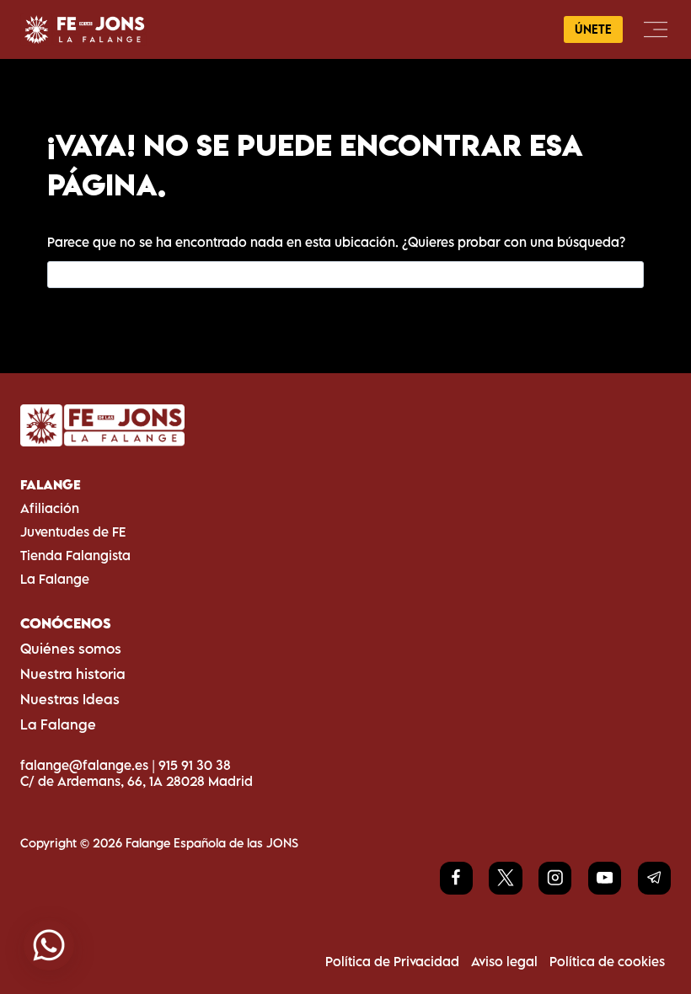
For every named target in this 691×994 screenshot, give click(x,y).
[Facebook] (456, 878)
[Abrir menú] (655, 29)
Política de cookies (607, 961)
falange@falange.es (84, 764)
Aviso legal (504, 961)
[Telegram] (654, 878)
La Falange (54, 578)
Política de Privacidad (392, 961)
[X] (505, 878)
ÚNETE (593, 29)
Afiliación (49, 508)
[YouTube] (604, 878)
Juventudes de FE (73, 531)
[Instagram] (554, 878)
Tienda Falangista (75, 555)
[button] (49, 945)
